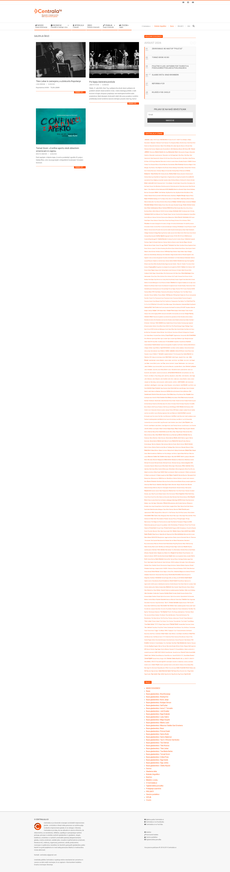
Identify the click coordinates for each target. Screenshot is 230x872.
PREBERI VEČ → (80, 92)
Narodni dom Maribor (186, 484)
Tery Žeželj (169, 608)
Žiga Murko (175, 674)
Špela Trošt (170, 671)
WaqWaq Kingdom (153, 646)
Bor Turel (154, 201)
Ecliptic (179, 270)
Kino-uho (159, 394)
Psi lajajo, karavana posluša (102, 82)
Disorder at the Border (168, 257)
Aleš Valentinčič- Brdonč (157, 158)
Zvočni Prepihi (156, 665)
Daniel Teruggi (160, 245)
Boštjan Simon (154, 205)
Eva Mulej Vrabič (153, 285)
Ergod (180, 279)
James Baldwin (160, 360)
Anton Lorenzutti (149, 183)
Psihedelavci (183, 528)
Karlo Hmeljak (190, 388)
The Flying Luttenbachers (178, 612)
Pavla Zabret (191, 512)
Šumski (182, 671)
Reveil (175, 540)
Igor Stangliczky (186, 338)
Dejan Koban (181, 251)
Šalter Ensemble (181, 667)
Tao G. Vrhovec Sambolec (172, 602)
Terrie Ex (163, 608)
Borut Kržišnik (161, 201)
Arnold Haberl (176, 183)
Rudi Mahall (179, 553)
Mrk (145, 481)
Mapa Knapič (179, 431)
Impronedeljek (148, 344)
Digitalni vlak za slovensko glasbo (153, 257)
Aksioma (152, 152)
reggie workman (169, 537)
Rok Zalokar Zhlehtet (179, 549)
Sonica (183, 578)
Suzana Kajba (148, 596)
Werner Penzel (162, 646)
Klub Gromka (161, 397)
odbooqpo (169, 500)
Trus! (175, 630)
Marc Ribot (155, 434)
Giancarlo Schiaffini (167, 313)
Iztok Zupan (175, 357)
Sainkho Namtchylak (163, 556)
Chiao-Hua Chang (169, 220)
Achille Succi (183, 142)
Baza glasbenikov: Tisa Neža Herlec (159, 751)
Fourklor (146, 298)
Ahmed (187, 146)
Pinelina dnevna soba (164, 521)
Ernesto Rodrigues (153, 282)
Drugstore (158, 267)
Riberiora (156, 543)
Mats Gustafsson (152, 453)
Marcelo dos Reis (187, 431)
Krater (174, 400)
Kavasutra (163, 391)
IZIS (150, 357)
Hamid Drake (180, 329)
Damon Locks (175, 242)
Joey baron (172, 375)
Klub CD (154, 397)
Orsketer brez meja (149, 506)
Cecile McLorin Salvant (150, 217)
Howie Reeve (150, 335)
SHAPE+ (165, 568)
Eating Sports (165, 270)
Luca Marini (179, 419)
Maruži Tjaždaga (168, 447)
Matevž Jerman (163, 450)
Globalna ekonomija (180, 320)
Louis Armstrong (171, 419)
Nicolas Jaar (147, 493)
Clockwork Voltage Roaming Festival (158, 233)
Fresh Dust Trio (191, 301)
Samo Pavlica (151, 559)
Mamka (150, 431)
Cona (188, 233)
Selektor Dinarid (156, 565)
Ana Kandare (171, 164)
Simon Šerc (171, 571)
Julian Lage (160, 385)
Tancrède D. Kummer (149, 602)
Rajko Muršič (163, 534)
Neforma (155, 487)
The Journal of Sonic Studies (151, 615)
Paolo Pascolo (182, 509)
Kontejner (151, 400)
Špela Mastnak (163, 671)
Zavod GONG (192, 652)
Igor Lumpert (164, 338)
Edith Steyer (153, 273)
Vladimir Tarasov (191, 643)
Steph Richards (183, 587)
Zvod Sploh (169, 661)
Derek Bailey (153, 254)
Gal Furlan (156, 307)
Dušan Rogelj (151, 270)
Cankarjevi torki (148, 214)
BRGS (168, 208)
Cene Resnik (178, 217)
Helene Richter (160, 332)
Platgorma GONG (187, 521)
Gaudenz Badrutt (190, 307)
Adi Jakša (173, 146)
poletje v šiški (167, 525)
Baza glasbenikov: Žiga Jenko (157, 763)
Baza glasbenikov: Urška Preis (157, 757)
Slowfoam (152, 577)
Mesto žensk (167, 459)
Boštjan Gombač (177, 201)
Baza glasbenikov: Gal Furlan (157, 705)
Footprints (183, 295)
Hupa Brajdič (169, 335)
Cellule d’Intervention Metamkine (165, 217)
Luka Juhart (178, 422)
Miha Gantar (178, 466)
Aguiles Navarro (181, 146)
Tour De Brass (185, 627)
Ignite (153, 338)
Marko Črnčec (182, 441)
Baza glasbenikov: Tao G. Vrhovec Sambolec (162, 740)
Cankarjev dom (177, 211)
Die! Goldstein (166, 254)
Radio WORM (191, 531)
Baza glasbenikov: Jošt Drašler (157, 711)
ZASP (159, 652)
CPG (178, 236)
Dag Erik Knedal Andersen (156, 242)
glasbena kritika (176, 316)
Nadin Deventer (172, 484)
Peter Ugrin (176, 515)
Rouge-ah (173, 553)
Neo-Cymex (188, 487)
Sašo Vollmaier (167, 562)
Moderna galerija (161, 475)
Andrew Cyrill (189, 173)
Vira (165, 643)
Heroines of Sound (177, 332)
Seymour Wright (189, 565)
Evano (159, 285)
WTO (145, 649)
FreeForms (168, 301)
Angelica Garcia (172, 177)
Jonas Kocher (183, 379)
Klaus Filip (176, 394)
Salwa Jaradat (187, 556)
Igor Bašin (158, 338)
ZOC (181, 658)
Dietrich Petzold (182, 254)
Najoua (179, 484)
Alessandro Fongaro (184, 152)
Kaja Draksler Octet (165, 388)
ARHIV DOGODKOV (153, 688)
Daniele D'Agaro (184, 242)
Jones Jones (190, 379)
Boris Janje (180, 198)
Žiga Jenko (161, 674)
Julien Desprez (168, 385)
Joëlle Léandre (168, 382)
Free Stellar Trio (182, 301)
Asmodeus (190, 183)
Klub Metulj (168, 397)
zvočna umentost (188, 661)
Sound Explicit (174, 580)
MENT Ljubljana (185, 456)
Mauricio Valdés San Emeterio (156, 456)
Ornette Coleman (182, 503)
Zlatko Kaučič (176, 658)
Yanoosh (172, 649)
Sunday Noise (168, 593)
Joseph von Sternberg (150, 382)
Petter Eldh (153, 518)
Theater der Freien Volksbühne (180, 608)
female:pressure (156, 288)
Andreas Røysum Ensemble (164, 170)
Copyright (167, 236)
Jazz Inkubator (148, 369)
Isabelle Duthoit (168, 354)
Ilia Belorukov (161, 341)
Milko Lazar (165, 469)
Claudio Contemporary (176, 229)
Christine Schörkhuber (177, 223)
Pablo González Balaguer (156, 509)
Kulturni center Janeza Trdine (165, 410)
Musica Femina (167, 481)
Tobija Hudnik (166, 624)
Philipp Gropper (181, 518)
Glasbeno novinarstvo (162, 320)
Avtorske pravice (174, 186)
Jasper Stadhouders (180, 363)
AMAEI (190, 161)
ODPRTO (180, 500)
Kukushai (154, 410)
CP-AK (175, 236)
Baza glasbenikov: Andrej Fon (157, 697)
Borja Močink (187, 198)
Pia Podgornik (155, 521)
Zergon (162, 658)
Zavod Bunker (168, 652)
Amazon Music (155, 164)
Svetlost (154, 596)
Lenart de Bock (181, 413)
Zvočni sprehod (164, 664)
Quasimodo (166, 531)
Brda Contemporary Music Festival (157, 208)
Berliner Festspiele (149, 192)
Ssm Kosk (181, 584)
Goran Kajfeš (166, 323)
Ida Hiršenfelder (191, 335)
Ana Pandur (152, 167)
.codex (151, 139)
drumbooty (164, 267)
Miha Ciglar (172, 466)
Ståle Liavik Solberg (190, 590)
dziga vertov (158, 270)
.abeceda (146, 139)
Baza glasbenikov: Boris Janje (157, 700)
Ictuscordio (184, 335)
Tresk (145, 630)
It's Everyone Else (178, 354)
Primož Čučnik (168, 528)
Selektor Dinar (148, 565)
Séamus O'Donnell (171, 599)
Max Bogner (168, 456)
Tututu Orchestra (181, 630)
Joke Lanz (176, 379)
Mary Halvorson (176, 447)
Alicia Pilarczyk (174, 158)
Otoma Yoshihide (185, 506)
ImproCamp (182, 341)
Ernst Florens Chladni (164, 282)
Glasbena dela (151, 771)
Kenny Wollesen (184, 391)
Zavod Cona (185, 652)
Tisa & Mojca (190, 621)
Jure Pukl (190, 385)
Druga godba (152, 267)
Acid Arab (190, 142)
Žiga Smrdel (187, 674)
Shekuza (170, 568)
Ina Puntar (180, 344)
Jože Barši (147, 385)
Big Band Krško (180, 192)
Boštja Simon (161, 205)
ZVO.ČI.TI (187, 658)
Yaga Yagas (158, 649)
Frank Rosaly (156, 301)
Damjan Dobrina (167, 242)
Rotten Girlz (167, 553)
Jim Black (151, 375)
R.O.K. (171, 531)
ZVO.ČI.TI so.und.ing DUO (158, 661)
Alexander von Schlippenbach (170, 155)
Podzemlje (147, 525)
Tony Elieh (160, 627)
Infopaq (146, 347)
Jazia (189, 363)
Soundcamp (155, 580)
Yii (175, 649)
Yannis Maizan (165, 649)
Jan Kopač (192, 360)
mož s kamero (190, 478)
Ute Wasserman (148, 636)
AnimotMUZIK (190, 177)
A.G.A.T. (174, 139)
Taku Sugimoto (191, 599)
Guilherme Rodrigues (159, 329)
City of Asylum (188, 226)
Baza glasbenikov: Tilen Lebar (157, 748)
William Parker (180, 646)
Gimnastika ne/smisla (178, 313)
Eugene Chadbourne (183, 282)
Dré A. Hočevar (181, 267)
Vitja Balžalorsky (182, 643)
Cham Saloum (154, 220)
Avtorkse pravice (165, 186)
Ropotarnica (161, 553)
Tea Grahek (164, 605)
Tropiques (170, 630)
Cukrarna (187, 239)
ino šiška (172, 347)
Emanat (180, 276)
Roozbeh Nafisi (153, 553)
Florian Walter (161, 295)
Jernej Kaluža (185, 372)
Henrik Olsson (168, 332)
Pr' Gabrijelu (181, 525)
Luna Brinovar (185, 425)
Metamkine (181, 459)
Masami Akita (189, 447)
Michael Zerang (176, 462)
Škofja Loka (192, 667)
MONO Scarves (162, 478)
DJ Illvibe (177, 257)
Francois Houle (148, 301)
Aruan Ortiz (184, 183)
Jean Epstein (153, 372)
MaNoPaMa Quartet (164, 431)
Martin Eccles (180, 444)
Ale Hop (166, 152)
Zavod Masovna (160, 655)
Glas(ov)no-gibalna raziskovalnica (162, 316)
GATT (184, 307)
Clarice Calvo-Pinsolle (154, 229)
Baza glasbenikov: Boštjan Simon (158, 703)
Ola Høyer (154, 503)
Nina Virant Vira (152, 497)
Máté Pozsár (153, 484)
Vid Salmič (152, 643)
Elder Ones (178, 273)
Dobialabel (187, 257)
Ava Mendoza (157, 186)
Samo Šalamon (159, 559)
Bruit (185, 208)
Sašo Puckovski (158, 562)
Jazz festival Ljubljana (189, 366)
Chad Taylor (147, 220)
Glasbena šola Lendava (187, 316)
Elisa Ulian (154, 276)
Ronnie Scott (188, 549)
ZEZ (165, 658)
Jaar (187, 357)
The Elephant (164, 612)
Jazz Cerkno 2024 (157, 366)
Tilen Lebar (148, 621)
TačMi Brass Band (155, 605)
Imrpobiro (174, 344)
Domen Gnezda (177, 260)
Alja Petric (185, 158)
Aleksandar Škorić (173, 152)
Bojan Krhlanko (148, 198)
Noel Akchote (173, 497)
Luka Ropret (152, 425)
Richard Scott (162, 543)
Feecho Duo (189, 285)
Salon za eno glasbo (178, 556)
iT (173, 354)
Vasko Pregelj (148, 640)
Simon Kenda (147, 571)
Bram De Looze (170, 205)
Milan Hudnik (158, 469)
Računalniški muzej (189, 534)
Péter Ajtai (160, 531)
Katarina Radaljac (156, 391)
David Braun (182, 248)
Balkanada (162, 189)
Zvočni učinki (172, 664)
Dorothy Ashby (160, 264)
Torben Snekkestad (169, 627)
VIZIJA (148, 797)
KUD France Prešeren (157, 406)
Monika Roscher (183, 475)
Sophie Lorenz (148, 580)
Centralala (186, 217)
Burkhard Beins (148, 211)
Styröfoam (181, 590)
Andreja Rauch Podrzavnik (179, 170)
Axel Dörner (192, 186)
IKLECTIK (150, 341)
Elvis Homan (168, 276)
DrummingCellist (172, 267)
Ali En (180, 158)
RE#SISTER (155, 537)
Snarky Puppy (164, 577)
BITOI (162, 195)
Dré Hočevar (189, 267)
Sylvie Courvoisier (165, 596)
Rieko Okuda (169, 543)
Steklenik (168, 587)
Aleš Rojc (186, 155)
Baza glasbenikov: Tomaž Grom (158, 754)
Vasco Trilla (189, 636)
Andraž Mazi (180, 167)
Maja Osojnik (179, 428)
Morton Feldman (177, 478)
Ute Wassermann (157, 636)
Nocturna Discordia (164, 497)
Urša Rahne (185, 633)
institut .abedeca (179, 347)
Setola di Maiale (180, 565)
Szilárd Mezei (152, 599)
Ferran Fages (172, 288)
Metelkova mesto (189, 459)
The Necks (162, 615)
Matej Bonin (147, 450)
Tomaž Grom (174, 624)
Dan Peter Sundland (179, 245)
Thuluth (181, 618)
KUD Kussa (166, 406)
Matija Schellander (180, 450)
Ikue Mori (155, 341)
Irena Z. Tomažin (158, 354)
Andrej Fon (157, 174)
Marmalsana (164, 444)
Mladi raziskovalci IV (151, 475)
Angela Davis (164, 177)
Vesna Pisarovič (179, 640)
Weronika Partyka (171, 646)
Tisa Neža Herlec (149, 624)
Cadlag (170, 211)
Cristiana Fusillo (171, 239)
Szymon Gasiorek (161, 599)
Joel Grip (166, 375)
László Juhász (148, 428)
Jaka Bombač (152, 360)
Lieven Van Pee (159, 416)
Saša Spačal (151, 562)
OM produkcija (171, 503)
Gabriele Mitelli (186, 304)
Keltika (169, 391)
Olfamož (165, 503)
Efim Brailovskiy (168, 273)
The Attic (190, 608)
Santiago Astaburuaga (184, 559)
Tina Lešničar (177, 621)
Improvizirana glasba (166, 344)
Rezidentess (180, 540)
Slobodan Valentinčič (149, 574)
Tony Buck (155, 627)
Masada (183, 447)
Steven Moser (190, 587)
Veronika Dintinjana (161, 640)
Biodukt (150, 195)
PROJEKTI (150, 791)
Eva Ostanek (165, 285)
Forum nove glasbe (191, 295)
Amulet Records (163, 164)
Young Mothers (180, 649)
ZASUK (163, 652)
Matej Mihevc (154, 450)
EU (177, 282)
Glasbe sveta (171, 320)
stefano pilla (151, 587)
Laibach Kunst (187, 410)
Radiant (179, 531)
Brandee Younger (178, 205)
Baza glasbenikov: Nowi (155, 728)
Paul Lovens (184, 512)
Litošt (186, 416)
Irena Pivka (188, 351)
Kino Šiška (170, 394)
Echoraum (174, 270)
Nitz (158, 497)
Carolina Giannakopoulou (182, 214)
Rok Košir (154, 549)
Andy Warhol (157, 177)
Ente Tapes (151, 279)
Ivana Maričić (187, 354)
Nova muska (151, 500)
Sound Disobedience (164, 580)
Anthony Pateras (175, 180)
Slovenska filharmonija (162, 574)
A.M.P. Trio (179, 139)
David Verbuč (152, 251)
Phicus (175, 518)
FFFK (153, 292)
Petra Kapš (182, 515)
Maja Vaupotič (186, 428)
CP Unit (182, 236)
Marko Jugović (185, 438)
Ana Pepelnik (158, 167)
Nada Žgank (165, 484)
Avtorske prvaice (184, 186)
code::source (171, 233)
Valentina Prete (170, 636)
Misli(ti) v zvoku (152, 780)
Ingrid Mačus (156, 347)
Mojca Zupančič (173, 475)
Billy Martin (187, 192)
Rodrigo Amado (170, 546)
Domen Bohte (169, 260)
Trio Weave (161, 630)
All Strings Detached (154, 161)
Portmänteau (174, 525)
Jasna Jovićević (170, 363)
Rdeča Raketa (147, 537)
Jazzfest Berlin (178, 366)
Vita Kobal (168, 643)
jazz (192, 363)
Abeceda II (153, 142)
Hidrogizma (186, 332)
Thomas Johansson (173, 618)
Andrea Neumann (152, 170)
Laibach (181, 410)
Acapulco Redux (175, 142)
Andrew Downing (148, 177)
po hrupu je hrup (159, 525)
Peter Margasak (162, 515)
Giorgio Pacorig (189, 313)
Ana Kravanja (179, 164)
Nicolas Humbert (189, 490)
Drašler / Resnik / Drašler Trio (180, 264)
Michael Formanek (149, 462)
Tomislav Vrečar (190, 624)
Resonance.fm (161, 540)
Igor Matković (178, 338)
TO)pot (160, 624)
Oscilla (164, 506)
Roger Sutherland (178, 546)
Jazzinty (155, 369)
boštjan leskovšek (186, 201)
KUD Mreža (180, 407)
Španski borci (154, 671)
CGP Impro (191, 217)
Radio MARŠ (184, 531)
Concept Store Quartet (150, 236)
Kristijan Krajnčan (184, 403)
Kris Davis (168, 403)
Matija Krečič (170, 450)
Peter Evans (154, 515)
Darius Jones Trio (153, 248)
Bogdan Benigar (181, 195)
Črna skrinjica (172, 667)
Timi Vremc (163, 621)
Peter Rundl (170, 515)
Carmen (174, 214)
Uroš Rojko (179, 633)
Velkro (153, 640)
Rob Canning (189, 543)
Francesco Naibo (177, 298)
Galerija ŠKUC (148, 307)
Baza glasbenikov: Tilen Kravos (157, 746)
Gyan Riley (171, 329)
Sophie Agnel (188, 577)
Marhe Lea (169, 434)
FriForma (153, 304)
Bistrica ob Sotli (157, 195)
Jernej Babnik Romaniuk (174, 372)
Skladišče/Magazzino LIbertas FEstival (184, 571)
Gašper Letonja (148, 310)
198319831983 (163, 139)
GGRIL (159, 313)
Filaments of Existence (167, 292)
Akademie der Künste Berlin (163, 149)
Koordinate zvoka (159, 400)
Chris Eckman (183, 220)
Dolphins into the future (159, 260)
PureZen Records (152, 531)
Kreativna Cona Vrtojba (182, 400)
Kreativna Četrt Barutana (158, 403)
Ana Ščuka (165, 167)
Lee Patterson (173, 413)
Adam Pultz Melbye (166, 146)
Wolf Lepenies (192, 646)
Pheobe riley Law (168, 518)
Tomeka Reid (182, 624)
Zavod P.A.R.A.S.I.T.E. (178, 655)
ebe (170, 270)
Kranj (170, 400)
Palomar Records (173, 509)
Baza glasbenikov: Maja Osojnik (158, 720)
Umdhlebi (158, 633)
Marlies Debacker (156, 444)
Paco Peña (166, 509)
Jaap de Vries (182, 357)
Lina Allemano (167, 416)
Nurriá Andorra (162, 500)
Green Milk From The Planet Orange (172, 326)
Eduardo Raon (159, 273)
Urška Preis (192, 633)
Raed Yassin (156, 534)
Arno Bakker (169, 183)
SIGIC (184, 568)
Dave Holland (175, 248)
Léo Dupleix (156, 428)
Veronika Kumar (170, 640)
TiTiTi (156, 624)
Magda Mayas (171, 428)
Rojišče (186, 546)
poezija (152, 525)
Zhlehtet (169, 658)
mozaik (184, 478)
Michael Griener (167, 462)
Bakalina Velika (155, 189)
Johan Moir (178, 375)
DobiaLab (182, 257)
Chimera (177, 220)
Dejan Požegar (188, 251)
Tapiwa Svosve (183, 602)
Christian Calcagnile (155, 223)
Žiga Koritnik (167, 674)
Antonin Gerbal (191, 180)
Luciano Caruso (148, 422)
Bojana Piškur (189, 195)
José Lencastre (160, 382)
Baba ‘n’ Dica (147, 189)
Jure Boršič (183, 385)
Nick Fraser (182, 490)
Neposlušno (147, 491)
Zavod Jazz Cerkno (149, 655)
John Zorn (170, 379)
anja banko (147, 180)
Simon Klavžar (155, 571)
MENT (178, 456)
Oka (187, 500)
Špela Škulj (177, 671)
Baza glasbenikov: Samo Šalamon (159, 737)
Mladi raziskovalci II (180, 472)
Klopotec (188, 394)
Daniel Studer (152, 245)
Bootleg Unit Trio (157, 198)
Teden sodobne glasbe (180, 605)
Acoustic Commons (155, 146)
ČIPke (166, 667)
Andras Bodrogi (173, 167)
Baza (148, 691)
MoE (168, 475)
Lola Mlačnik (160, 419)
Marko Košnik (153, 441)
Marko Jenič (177, 438)
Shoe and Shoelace (178, 568)
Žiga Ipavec (154, 674)
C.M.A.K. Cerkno (164, 211)
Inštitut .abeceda (170, 351)
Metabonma (175, 459)
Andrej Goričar (165, 173)
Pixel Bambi (174, 521)
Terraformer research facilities (152, 608)
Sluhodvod (158, 578)
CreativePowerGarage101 (150, 239)
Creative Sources (162, 239)
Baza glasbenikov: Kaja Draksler (158, 714)
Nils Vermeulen (171, 493)
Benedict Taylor (183, 189)
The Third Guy (164, 618)
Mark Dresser (162, 438)
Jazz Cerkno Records (168, 366)
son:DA (179, 577)
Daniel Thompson (169, 245)
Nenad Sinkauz (181, 487)
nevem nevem (155, 490)
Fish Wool (185, 292)
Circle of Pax (157, 226)
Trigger (156, 630)
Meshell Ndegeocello (158, 459)
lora (165, 419)
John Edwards (156, 379)
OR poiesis (190, 503)
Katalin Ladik (147, 391)
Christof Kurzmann (189, 223)
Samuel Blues (174, 559)
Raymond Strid (171, 534)
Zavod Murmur (168, 655)
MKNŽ (162, 472)
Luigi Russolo (163, 422)
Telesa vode (189, 605)
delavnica (146, 254)
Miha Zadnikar (186, 466)
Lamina (146, 413)
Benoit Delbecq (191, 189)
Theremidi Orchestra (181, 615)
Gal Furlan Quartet (164, 307)
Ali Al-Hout (167, 158)
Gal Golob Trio (172, 307)
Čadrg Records (161, 667)
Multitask (159, 481)
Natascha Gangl (148, 487)
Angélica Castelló (181, 177)
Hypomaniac (177, 335)
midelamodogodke (185, 462)
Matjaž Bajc (188, 450)
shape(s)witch (159, 568)
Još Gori (175, 382)
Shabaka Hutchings (149, 568)
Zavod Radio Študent (189, 655)
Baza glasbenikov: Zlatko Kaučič (158, 766)
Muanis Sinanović (152, 481)
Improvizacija (156, 344)
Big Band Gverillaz (171, 192)
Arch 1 (164, 183)
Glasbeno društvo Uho (150, 320)
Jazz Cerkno (148, 366)
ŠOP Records (147, 671)
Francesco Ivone (168, 298)
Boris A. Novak (173, 198)
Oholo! (184, 500)
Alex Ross (181, 155)
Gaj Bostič (193, 304)
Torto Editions (177, 627)
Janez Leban (168, 360)
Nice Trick (176, 490)
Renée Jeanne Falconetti (179, 537)
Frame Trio (152, 298)
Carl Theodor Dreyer (166, 214)
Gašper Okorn (163, 310)
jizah (162, 375)
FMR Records (169, 295)
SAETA (155, 556)
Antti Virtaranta (158, 183)
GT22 (152, 329)
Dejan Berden (173, 251)
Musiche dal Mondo (176, 481)
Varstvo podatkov (152, 794)
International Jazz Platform (157, 351)
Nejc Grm (160, 487)
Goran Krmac (173, 323)
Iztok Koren (168, 357)
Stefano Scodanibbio (160, 587)
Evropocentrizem (173, 285)
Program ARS (175, 528)
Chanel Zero (161, 220)
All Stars (146, 161)
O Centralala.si (151, 783)
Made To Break (163, 428)
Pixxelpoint (180, 521)
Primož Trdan (160, 528)
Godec (187, 320)
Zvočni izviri (147, 664)
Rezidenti (187, 540)
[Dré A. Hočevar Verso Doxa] (183, 664)
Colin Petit (183, 233)
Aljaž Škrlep (191, 158)
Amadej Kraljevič (183, 161)
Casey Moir (193, 214)
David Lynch (189, 248)
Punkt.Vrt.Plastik (191, 528)
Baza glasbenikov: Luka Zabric (157, 717)
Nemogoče (166, 487)
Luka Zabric (158, 425)
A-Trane (169, 139)
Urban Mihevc (172, 633)
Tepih (194, 605)
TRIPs (166, 630)
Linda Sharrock (180, 416)
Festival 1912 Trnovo (181, 288)
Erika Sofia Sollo (186, 279)
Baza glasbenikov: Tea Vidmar (157, 743)
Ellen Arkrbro (160, 276)
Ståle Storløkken (148, 593)
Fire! (181, 292)
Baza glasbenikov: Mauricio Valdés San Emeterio (164, 725)
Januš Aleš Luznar (155, 363)
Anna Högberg (154, 180)
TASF (188, 602)
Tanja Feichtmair (159, 602)
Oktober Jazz (147, 503)
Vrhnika (146, 646)
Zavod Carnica (176, 652)
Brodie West (180, 208)
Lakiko (193, 410)
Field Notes (158, 292)
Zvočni (148, 800)
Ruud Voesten (186, 553)
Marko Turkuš (168, 441)
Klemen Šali (182, 394)
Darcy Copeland (189, 245)
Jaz (187, 363)
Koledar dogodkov (153, 774)
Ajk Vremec (152, 149)
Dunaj (145, 270)
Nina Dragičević (180, 494)
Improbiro (176, 341)
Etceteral (173, 282)
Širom (187, 668)
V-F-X (164, 636)
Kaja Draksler (156, 388)
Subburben (156, 593)
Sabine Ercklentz (148, 556)
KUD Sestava (187, 406)
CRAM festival (188, 236)
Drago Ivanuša (168, 264)
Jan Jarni (186, 360)
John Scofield (163, 379)
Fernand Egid (165, 288)
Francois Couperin (187, 298)
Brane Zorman (187, 205)
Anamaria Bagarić (188, 164)
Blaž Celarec (167, 195)
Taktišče (184, 599)
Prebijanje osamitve (153, 789)
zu (183, 658)
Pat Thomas (172, 512)
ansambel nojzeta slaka (164, 180)
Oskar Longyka (170, 506)
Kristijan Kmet (175, 403)
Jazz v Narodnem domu (174, 369)
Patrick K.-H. (166, 512)
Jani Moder (181, 360)
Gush (166, 329)
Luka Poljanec (186, 422)
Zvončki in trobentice (177, 661)
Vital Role (174, 643)
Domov (149, 768)
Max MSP (174, 456)
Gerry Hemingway (153, 313)
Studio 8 (163, 590)
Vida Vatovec (187, 640)
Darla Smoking (162, 248)
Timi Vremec (170, 621)
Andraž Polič (187, 167)
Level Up (152, 416)
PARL (153, 512)
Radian (175, 531)
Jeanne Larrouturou (162, 372)
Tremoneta (192, 627)
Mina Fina (187, 469)
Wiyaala (186, 646)
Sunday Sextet (176, 593)
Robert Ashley (148, 546)
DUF (194, 267)
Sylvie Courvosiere (175, 596)
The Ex (169, 612)
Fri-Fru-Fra (147, 304)
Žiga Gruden (147, 674)
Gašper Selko (178, 310)
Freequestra (174, 301)
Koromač (166, 400)
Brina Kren (174, 208)
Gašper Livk (155, 310)
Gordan (179, 323)
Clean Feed (185, 229)
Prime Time (188, 525)
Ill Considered (169, 341)
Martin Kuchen (189, 444)
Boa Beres (173, 195)
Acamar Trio (167, 142)
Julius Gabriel (176, 385)
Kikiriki (154, 394)
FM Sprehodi (176, 295)
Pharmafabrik (160, 518)
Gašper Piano (170, 310)
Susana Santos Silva (186, 593)
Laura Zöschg (158, 413)
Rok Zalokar (161, 550)
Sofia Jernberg (172, 577)
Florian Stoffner (154, 295)
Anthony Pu (183, 180)
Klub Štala (181, 397)
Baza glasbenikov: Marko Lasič (157, 723)
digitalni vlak (190, 254)
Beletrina (176, 189)
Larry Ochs (151, 413)
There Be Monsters (171, 615)
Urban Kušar (164, 633)
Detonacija (159, 254)
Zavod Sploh (148, 658)
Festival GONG (191, 288)
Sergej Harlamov (171, 565)
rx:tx (192, 553)
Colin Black (178, 233)
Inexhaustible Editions (189, 344)
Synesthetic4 (184, 596)
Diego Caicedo (174, 254)
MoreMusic (170, 478)
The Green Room (189, 612)
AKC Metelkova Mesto (176, 149)
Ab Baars (185, 139)
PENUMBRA (147, 515)
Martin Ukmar (148, 447)
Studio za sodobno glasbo (172, 590)
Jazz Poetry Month (163, 369)
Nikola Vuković (163, 493)
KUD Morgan (173, 406)
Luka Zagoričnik (166, 425)
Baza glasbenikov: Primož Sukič (158, 731)
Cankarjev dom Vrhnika (188, 211)
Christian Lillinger (166, 223)
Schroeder (182, 562)
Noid (178, 497)
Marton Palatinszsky (157, 447)
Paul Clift (178, 512)
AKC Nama (185, 149)
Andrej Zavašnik (181, 173)
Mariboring (175, 434)
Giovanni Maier (148, 317)
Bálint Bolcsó (156, 211)
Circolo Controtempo (166, 226)
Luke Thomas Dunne (175, 425)
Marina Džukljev (183, 434)
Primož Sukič (152, 528)
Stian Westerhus (148, 590)
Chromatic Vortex (148, 226)
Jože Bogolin (153, 385)
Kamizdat (173, 388)
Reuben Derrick (169, 540)
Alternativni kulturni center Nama (169, 161)
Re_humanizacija (149, 543)
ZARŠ (155, 652)
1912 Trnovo (156, 139)
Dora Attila (154, 264)
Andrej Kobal (172, 174)
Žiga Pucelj (181, 674)
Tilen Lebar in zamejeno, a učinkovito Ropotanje (58, 81)
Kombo (186, 397)
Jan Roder (147, 363)
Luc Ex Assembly (187, 419)
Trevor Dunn (151, 630)
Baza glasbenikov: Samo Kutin (157, 734)
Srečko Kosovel (174, 584)
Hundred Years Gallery (159, 335)
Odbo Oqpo (174, 500)
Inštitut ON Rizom (179, 351)
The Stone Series (155, 618)
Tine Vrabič (184, 621)
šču (186, 671)
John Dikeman (148, 379)
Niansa (171, 490)
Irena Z (151, 354)
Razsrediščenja (179, 534)
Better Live (158, 192)
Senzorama (164, 565)
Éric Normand (153, 667)
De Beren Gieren (160, 251)
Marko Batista (169, 438)
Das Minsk (169, 248)
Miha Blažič (165, 466)
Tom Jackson (148, 627)
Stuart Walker (157, 590)
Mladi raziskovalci (169, 472)
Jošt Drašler (181, 382)
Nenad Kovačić (173, 487)
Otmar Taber (177, 506)
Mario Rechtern (154, 438)
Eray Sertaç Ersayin (174, 279)
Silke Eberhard (190, 568)
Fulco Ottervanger (167, 304)
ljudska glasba (153, 419)
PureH (146, 531)
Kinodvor (164, 394)
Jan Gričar (174, 360)
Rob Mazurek (162, 546)
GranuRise (159, 326)
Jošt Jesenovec (189, 382)
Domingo (184, 260)
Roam (184, 543)
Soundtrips (181, 580)
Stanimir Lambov (188, 584)
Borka (150, 201)
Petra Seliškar (189, 515)
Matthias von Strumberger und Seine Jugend (169, 453)
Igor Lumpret (171, 338)
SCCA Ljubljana (175, 562)
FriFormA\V (159, 304)
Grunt (149, 329)
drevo (190, 264)
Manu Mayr (173, 431)
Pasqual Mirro (158, 512)
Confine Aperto (160, 236)
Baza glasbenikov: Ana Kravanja (158, 694)
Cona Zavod (193, 233)
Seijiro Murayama (190, 562)
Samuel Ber (167, 559)
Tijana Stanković (188, 618)
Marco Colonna (148, 434)
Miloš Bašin (172, 469)
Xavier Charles (151, 649)
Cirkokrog (174, 226)
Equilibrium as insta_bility (161, 279)
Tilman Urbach (156, 621)
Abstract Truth (160, 142)
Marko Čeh (175, 441)
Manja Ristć (155, 431)
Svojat (158, 596)
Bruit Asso (190, 208)
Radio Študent (148, 534)
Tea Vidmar (170, 605)
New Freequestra (164, 490)
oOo (177, 503)
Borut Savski (168, 201)
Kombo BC (190, 397)
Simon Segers (163, 571)
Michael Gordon (159, 462)
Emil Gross (185, 276)
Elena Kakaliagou (186, 273)
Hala (175, 329)
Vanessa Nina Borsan (180, 636)
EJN (174, 273)
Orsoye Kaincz (158, 506)
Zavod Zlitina (156, 658)
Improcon (188, 341)
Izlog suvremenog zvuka (158, 357)
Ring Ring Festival (177, 543)
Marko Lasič (160, 441)
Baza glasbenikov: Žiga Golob (157, 760)
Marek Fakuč (162, 434)
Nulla (156, 500)
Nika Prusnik (154, 493)
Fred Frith (162, 301)
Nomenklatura (183, 497)
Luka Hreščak (171, 422)
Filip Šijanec (177, 292)
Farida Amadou (182, 285)
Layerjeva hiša (166, 413)
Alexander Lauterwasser (155, 155)
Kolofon (149, 777)
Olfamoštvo (160, 503)
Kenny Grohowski (175, 391)
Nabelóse (159, 484)
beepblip (171, 189)
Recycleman (161, 537)
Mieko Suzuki (158, 466)
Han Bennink (187, 329)
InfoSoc (150, 347)
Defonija (167, 251)
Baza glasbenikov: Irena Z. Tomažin (159, 708)
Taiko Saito (178, 599)
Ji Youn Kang (157, 375)
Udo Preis (152, 633)
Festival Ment (148, 292)
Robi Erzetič (155, 546)
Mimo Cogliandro (180, 469)
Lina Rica (173, 416)
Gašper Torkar (185, 310)
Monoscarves (154, 478)
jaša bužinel (184, 369)
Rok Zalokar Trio (169, 549)
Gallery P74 (180, 307)
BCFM (166, 189)
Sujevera (161, 593)
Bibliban (163, 192)
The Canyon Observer (154, 612)
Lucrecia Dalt (156, 422)
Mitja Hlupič (157, 472)
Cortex (171, 236)
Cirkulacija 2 (180, 226)
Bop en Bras (165, 198)
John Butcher (185, 375)
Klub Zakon (175, 397)
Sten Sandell (175, 587)
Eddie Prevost (185, 270)
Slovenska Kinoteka (174, 574)
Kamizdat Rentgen (181, 388)
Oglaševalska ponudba (154, 786)
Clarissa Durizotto (165, 229)
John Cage (192, 375)
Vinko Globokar (159, 643)
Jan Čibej (162, 363)
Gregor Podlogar (185, 326)
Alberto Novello (159, 152)
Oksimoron (191, 500)
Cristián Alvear (180, 239)
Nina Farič (188, 493)
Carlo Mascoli (157, 214)
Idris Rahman (148, 338)
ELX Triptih (175, 276)
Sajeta (170, 556)
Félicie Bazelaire (177, 304)
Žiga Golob (190, 671)
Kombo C (146, 400)
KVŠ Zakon (176, 410)
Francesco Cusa (159, 298)
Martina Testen (173, 444)
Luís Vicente (192, 425)
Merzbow (150, 459)
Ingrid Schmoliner (165, 347)
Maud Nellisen (185, 453)
